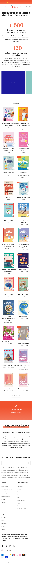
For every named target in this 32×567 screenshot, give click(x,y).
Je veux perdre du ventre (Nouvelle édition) (23, 246)
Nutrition (3, 526)
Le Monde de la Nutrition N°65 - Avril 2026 (8, 294)
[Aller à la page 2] (19, 395)
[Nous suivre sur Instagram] (10, 546)
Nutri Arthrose (8, 389)
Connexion (20, 486)
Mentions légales (21, 509)
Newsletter (4, 518)
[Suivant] (30, 2)
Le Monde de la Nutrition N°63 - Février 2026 (8, 366)
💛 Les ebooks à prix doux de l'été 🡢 (16, 2)
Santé (3, 521)
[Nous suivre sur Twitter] (6, 546)
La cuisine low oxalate (8, 342)
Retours (19, 492)
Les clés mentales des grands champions (23, 342)
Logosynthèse (23, 316)
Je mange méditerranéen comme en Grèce (8, 318)
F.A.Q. (18, 497)
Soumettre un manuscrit (5, 493)
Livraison (19, 489)
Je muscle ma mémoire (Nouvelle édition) (8, 245)
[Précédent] (1, 2)
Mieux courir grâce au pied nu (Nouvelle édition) (23, 221)
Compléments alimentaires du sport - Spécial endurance (23, 174)
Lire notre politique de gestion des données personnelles (17, 477)
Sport (3, 529)
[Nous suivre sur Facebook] (2, 546)
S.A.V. (19, 495)
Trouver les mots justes (23, 197)
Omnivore (8, 197)
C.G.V (18, 503)
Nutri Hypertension (23, 389)
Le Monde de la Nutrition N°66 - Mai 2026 (8, 270)
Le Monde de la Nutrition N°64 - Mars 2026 (23, 294)
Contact (3, 502)
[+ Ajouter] (13, 119)
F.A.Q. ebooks (21, 500)
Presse (3, 499)
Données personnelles (23, 506)
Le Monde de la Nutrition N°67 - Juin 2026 (8, 220)
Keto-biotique (23, 270)
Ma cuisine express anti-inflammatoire (9, 124)
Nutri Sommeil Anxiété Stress (23, 366)
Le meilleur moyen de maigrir (23, 149)
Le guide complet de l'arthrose (9, 173)
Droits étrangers (5, 497)
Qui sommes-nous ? (7, 489)
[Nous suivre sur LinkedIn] (14, 546)
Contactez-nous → (16, 412)
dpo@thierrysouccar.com (18, 474)
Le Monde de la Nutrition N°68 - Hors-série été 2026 (23, 125)
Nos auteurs (4, 486)
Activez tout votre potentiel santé (8, 149)
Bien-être (3, 523)
